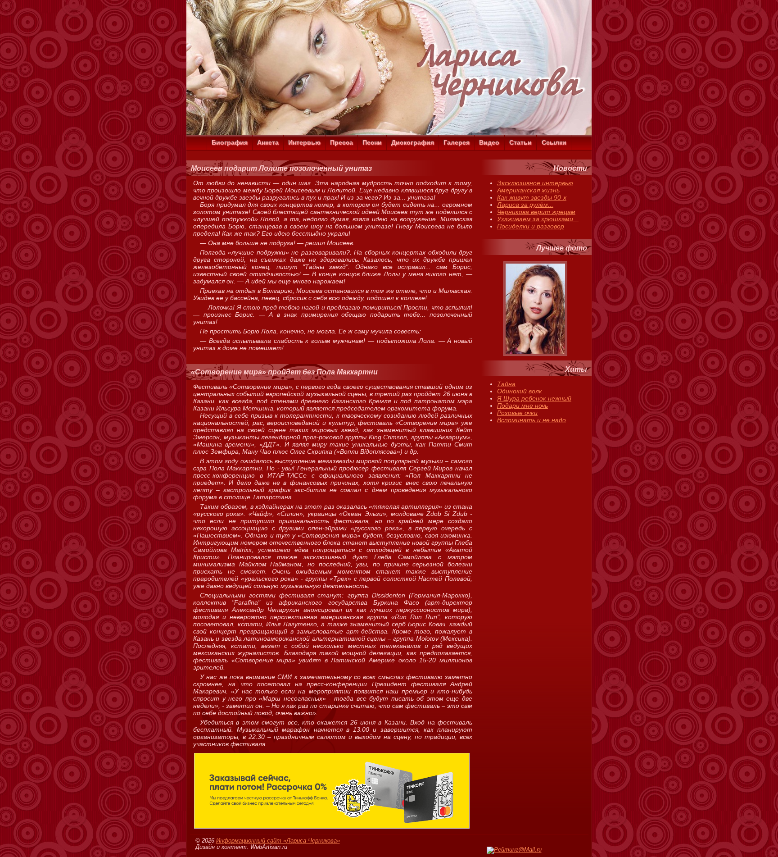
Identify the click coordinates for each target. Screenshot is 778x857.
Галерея (456, 142)
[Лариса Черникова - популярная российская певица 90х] (389, 133)
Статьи (520, 142)
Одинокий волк (519, 391)
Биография (230, 142)
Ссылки (554, 142)
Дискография (412, 142)
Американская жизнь (528, 190)
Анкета (268, 142)
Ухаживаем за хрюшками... (538, 219)
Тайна (506, 383)
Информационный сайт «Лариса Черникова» (278, 841)
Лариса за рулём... (525, 204)
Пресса (341, 142)
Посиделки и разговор (530, 226)
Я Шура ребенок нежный (534, 398)
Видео (489, 142)
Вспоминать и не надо (531, 420)
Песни (372, 142)
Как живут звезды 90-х (531, 197)
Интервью (304, 142)
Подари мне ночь (522, 405)
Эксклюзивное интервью (535, 183)
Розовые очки (517, 412)
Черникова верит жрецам (536, 211)
